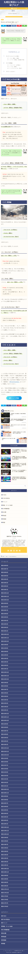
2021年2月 (5, 782)
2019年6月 (5, 847)
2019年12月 (6, 827)
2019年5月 (5, 851)
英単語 (4, 519)
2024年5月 (5, 655)
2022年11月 (6, 717)
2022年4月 (5, 741)
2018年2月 (5, 885)
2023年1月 (5, 710)
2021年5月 (5, 772)
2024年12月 (6, 634)
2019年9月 (5, 837)
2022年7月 (5, 730)
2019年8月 (5, 841)
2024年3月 (5, 661)
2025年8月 (5, 606)
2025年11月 (6, 596)
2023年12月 (6, 672)
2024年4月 (5, 658)
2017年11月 (6, 889)
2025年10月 (6, 599)
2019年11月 (6, 830)
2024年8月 (5, 648)
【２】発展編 (9, 63)
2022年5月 (5, 737)
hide (18, 52)
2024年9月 (5, 644)
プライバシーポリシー (8, 950)
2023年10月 (6, 679)
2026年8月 (5, 565)
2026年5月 (5, 575)
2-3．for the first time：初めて (15, 68)
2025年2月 (5, 627)
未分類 (4, 512)
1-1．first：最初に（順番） (14, 58)
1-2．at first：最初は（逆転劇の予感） (16, 59)
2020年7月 (5, 803)
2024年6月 (5, 651)
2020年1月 (5, 823)
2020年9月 (5, 796)
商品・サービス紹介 (8, 505)
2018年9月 (5, 875)
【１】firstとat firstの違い (12, 56)
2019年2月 (5, 861)
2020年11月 (6, 792)
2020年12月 (6, 789)
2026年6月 (5, 572)
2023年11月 (6, 675)
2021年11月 (6, 751)
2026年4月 (5, 579)
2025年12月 (6, 593)
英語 (2, 19)
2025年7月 (5, 610)
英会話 (4, 515)
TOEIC (4, 494)
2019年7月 (5, 844)
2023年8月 (5, 686)
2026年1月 (5, 589)
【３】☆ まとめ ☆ (10, 71)
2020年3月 (5, 816)
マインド (5, 501)
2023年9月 (5, 682)
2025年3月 (5, 624)
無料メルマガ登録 (14, 398)
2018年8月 (5, 879)
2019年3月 (5, 858)
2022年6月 (5, 734)
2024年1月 (5, 668)
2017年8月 (5, 899)
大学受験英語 (6, 508)
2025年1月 (5, 630)
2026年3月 (5, 582)
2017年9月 (5, 896)
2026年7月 (5, 568)
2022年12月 (6, 713)
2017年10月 (6, 892)
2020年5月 (5, 810)
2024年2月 (5, 665)
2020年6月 (5, 806)
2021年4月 (5, 775)
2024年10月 (6, 641)
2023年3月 (5, 703)
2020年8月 (5, 799)
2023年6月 (5, 693)
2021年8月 (5, 761)
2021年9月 (5, 758)
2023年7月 (5, 689)
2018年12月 (6, 868)
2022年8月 (5, 727)
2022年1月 (5, 744)
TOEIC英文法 (6, 498)
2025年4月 (5, 620)
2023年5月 (5, 696)
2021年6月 (5, 768)
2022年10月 (6, 720)
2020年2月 (5, 820)
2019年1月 (5, 865)
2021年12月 (6, 748)
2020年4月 (5, 813)
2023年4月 (5, 699)
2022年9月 (5, 723)
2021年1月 (5, 786)
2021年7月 (5, 765)
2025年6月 (5, 613)
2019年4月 (5, 854)
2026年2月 (5, 586)
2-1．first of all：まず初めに (14, 65)
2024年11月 (6, 637)
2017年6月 (5, 906)
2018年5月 (5, 882)
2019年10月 (6, 834)
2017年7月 (5, 903)
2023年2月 (5, 706)
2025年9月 (5, 603)
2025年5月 (5, 617)
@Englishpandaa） (15, 381)
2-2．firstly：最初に (12, 66)
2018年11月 (6, 872)
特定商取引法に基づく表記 (18, 950)
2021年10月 (6, 754)
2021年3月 (5, 779)
